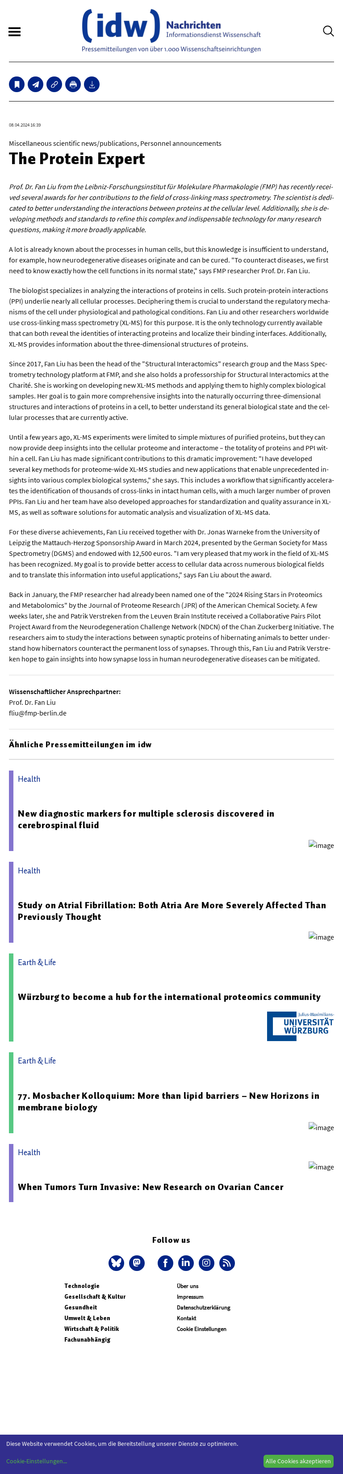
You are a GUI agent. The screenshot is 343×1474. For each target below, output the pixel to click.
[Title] (54, 84)
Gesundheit (80, 1307)
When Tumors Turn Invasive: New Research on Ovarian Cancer (151, 1187)
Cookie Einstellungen (201, 1329)
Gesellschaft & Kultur (94, 1296)
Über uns (187, 1286)
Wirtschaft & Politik (91, 1329)
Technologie (82, 1286)
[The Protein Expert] (35, 84)
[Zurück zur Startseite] (171, 31)
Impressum (190, 1296)
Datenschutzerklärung (203, 1307)
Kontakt (186, 1318)
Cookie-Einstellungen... (36, 1461)
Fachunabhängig (87, 1339)
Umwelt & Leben (87, 1318)
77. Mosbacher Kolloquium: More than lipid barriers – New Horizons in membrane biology (168, 1101)
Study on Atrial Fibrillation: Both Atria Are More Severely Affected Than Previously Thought (172, 910)
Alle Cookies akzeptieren (298, 1461)
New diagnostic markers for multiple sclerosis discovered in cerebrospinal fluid (146, 819)
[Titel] (17, 84)
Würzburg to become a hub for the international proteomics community (169, 997)
